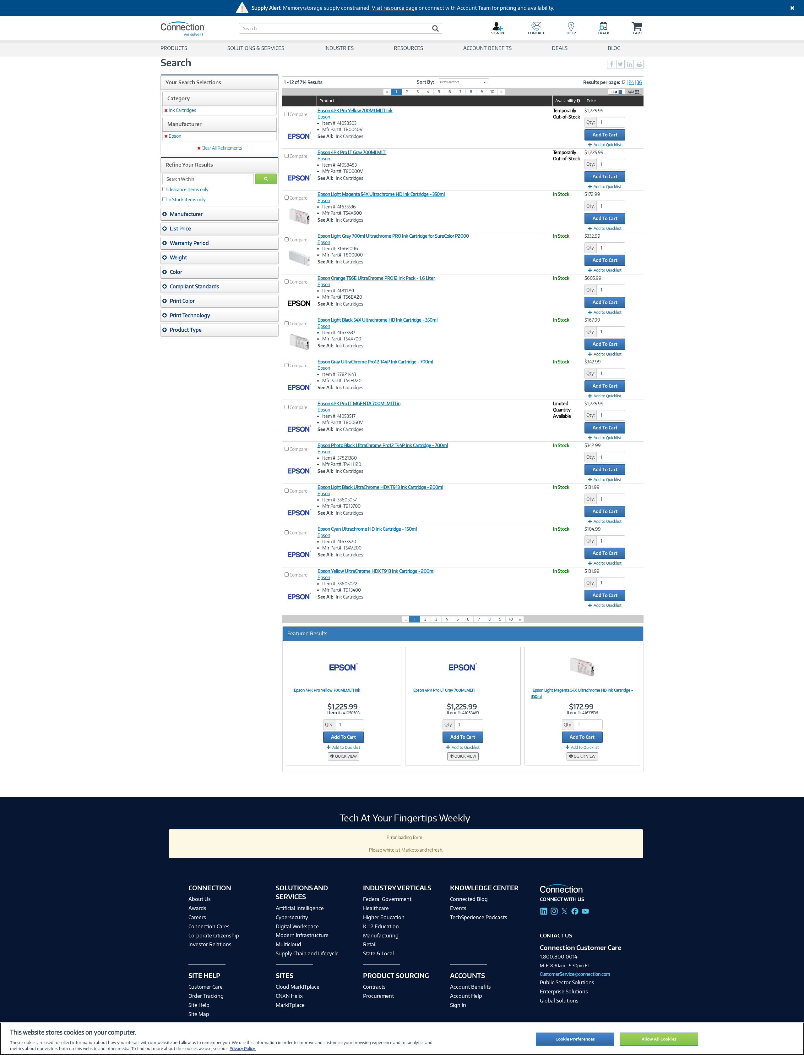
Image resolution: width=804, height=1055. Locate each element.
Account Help (466, 996)
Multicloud (288, 944)
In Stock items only (186, 199)
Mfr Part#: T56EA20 (342, 297)
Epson (324, 116)
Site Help (198, 1005)
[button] (219, 214)
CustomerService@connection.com (575, 974)
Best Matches (449, 82)
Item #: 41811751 (338, 290)
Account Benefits (470, 987)
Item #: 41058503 (339, 123)
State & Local (378, 953)
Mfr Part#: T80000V (342, 171)
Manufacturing (381, 935)
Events (458, 908)
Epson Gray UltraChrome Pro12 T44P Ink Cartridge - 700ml (375, 361)
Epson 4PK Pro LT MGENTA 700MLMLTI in (359, 403)
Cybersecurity (292, 917)
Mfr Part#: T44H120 (341, 464)
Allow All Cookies (659, 1038)
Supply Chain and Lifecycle (307, 953)
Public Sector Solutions (567, 982)
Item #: (334, 712)
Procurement (378, 996)
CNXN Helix (289, 996)
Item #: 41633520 (339, 541)
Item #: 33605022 (339, 583)
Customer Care (205, 987)
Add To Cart (605, 134)
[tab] (219, 214)
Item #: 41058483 (339, 165)
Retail (370, 944)
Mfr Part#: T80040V (342, 129)
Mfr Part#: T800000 (342, 254)
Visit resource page (394, 8)
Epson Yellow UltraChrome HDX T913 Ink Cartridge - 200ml (376, 571)
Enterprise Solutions (564, 991)
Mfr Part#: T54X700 (341, 338)
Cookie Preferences (575, 1038)
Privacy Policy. (243, 1048)
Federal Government (387, 899)
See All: (325, 136)
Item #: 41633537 (338, 332)
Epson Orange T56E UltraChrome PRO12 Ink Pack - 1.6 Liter (376, 278)
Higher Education (384, 917)
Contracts (374, 987)
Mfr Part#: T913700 (341, 506)
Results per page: (601, 82)
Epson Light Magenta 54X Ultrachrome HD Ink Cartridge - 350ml (381, 194)
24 (631, 82)
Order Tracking (206, 996)
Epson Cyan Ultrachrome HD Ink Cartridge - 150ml (367, 529)
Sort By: (425, 82)
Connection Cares (209, 926)
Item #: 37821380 (339, 458)
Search (175, 62)
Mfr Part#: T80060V (342, 422)
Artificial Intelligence (300, 908)
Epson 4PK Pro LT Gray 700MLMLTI (352, 152)
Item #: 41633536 (339, 206)
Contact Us (556, 935)
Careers (197, 917)
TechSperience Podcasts (478, 917)
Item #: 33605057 (339, 499)
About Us (199, 899)
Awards (197, 908)
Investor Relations (209, 944)
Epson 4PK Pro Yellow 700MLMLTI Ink (355, 110)
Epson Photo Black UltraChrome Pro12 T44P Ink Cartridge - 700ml (383, 445)
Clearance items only (188, 189)
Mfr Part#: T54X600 (342, 213)
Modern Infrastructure (302, 935)
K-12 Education (381, 926)
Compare (298, 114)
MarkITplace (290, 1005)
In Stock (561, 194)
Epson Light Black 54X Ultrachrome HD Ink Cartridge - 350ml (377, 320)
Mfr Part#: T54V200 (341, 547)
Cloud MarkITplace (297, 987)
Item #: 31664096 (340, 248)
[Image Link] (343, 667)
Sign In (458, 1005)
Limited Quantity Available (562, 410)
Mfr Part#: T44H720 (341, 380)
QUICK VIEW (345, 756)
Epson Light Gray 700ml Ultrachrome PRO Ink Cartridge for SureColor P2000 (393, 236)
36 (639, 82)
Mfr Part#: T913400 (341, 590)
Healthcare (376, 908)
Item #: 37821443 (339, 374)
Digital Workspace (297, 926)
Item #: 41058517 (339, 416)
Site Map (198, 1014)
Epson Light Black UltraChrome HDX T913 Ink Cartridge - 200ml (380, 487)
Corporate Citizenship (213, 935)
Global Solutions (559, 1000)
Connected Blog (469, 899)
